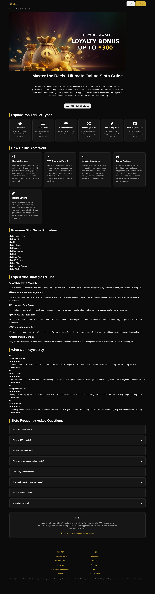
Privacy (60, 574)
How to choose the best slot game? (28, 482)
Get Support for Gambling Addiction (78, 533)
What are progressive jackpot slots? (28, 461)
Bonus (94, 560)
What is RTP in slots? (22, 440)
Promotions (60, 560)
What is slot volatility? (22, 492)
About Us (60, 565)
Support (94, 565)
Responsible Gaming (60, 569)
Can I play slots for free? (23, 471)
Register (141, 4)
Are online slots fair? (22, 503)
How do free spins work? (23, 450)
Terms (94, 569)
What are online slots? (22, 429)
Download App (60, 556)
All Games (95, 556)
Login (131, 4)
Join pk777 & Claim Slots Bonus (77, 106)
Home (11, 9)
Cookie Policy (95, 574)
